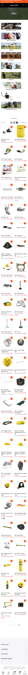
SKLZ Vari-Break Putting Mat (19, 411)
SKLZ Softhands (19, 535)
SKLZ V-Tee (18, 332)
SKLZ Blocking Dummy (20, 573)
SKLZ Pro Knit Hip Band (20, 613)
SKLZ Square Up (19, 275)
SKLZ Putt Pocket (19, 217)
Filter (4, 122)
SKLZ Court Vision (5, 293)
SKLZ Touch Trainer (6, 159)
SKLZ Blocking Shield (20, 139)
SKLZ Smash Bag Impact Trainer (19, 390)
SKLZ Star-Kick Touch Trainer (6, 514)
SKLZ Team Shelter (6, 473)
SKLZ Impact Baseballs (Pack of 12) (7, 370)
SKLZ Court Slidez (5, 235)
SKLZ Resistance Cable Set (21, 254)
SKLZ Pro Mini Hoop (6, 177)
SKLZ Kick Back (18, 159)
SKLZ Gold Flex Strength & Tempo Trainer (6, 391)
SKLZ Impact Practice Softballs (20, 593)
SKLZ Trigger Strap (6, 431)
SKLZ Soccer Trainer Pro (6, 613)
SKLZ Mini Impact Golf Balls (7, 494)
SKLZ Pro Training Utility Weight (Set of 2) (6, 255)
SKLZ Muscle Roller (6, 535)
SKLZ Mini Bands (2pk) (20, 513)
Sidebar (25, 122)
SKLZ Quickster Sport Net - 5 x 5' (6, 554)
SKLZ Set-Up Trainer (6, 411)
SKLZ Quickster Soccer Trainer (21, 178)
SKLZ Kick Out (4, 217)
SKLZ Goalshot (18, 197)
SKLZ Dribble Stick (19, 293)
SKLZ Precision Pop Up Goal (20, 494)
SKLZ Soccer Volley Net (7, 197)
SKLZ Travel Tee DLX (6, 332)
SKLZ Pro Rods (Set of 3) (20, 370)
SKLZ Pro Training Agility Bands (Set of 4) (20, 432)
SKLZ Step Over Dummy (5, 574)
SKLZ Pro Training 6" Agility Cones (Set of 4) (20, 453)
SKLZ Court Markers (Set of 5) (6, 312)
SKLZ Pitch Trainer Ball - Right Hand (7, 350)
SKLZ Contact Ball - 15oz (20, 350)
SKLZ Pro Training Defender (5, 593)
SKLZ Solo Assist (19, 312)
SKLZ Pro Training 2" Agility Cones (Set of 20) (6, 453)
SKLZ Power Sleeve (19, 553)
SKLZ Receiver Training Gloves (21, 474)
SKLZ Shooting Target (7, 275)
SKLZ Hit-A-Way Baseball (5, 140)
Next (19, 625)
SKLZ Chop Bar (18, 235)
